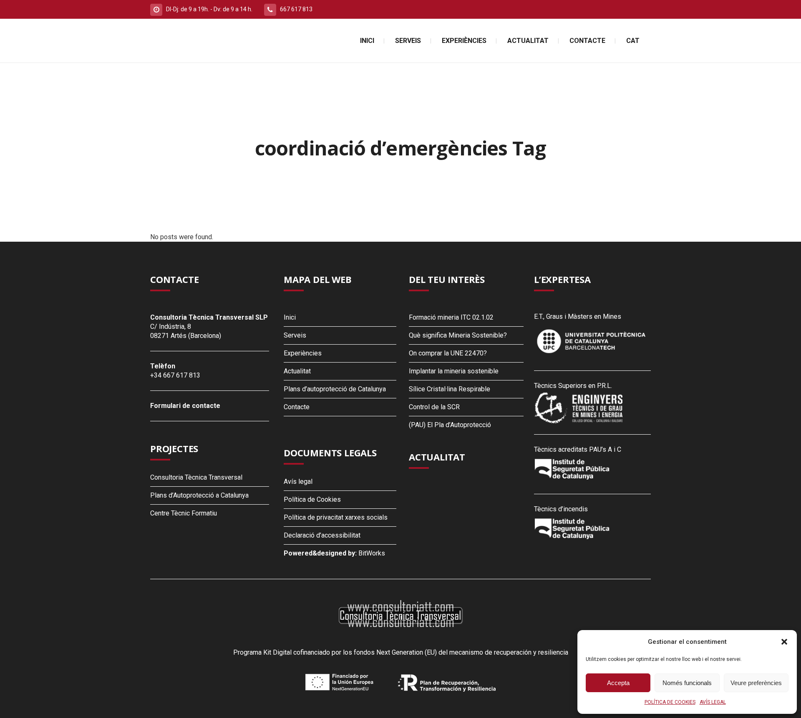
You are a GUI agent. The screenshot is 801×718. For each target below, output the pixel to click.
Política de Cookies (312, 499)
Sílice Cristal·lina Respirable (449, 389)
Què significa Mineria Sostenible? (458, 335)
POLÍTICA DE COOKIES (670, 702)
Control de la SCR (434, 407)
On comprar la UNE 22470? (448, 353)
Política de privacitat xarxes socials (336, 517)
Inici (290, 317)
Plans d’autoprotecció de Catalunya (335, 389)
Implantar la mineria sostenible (454, 371)
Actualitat (297, 371)
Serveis (295, 335)
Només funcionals (687, 682)
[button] (784, 642)
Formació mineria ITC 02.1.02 (451, 317)
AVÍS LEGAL (713, 702)
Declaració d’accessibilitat (322, 535)
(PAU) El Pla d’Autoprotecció (450, 425)
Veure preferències (756, 682)
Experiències (303, 353)
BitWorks (371, 553)
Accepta (618, 682)
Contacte (297, 407)
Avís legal (298, 481)
